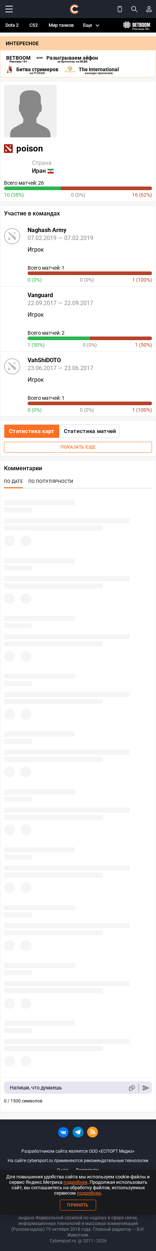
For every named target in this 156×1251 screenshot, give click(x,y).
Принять (78, 1205)
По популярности (51, 481)
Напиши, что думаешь (36, 1088)
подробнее (75, 1182)
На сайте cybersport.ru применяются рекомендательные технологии (78, 1160)
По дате (13, 481)
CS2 (33, 25)
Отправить (146, 1087)
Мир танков (61, 25)
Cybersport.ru (63, 1240)
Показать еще (78, 447)
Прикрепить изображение (131, 1087)
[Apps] (119, 9)
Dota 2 (12, 25)
